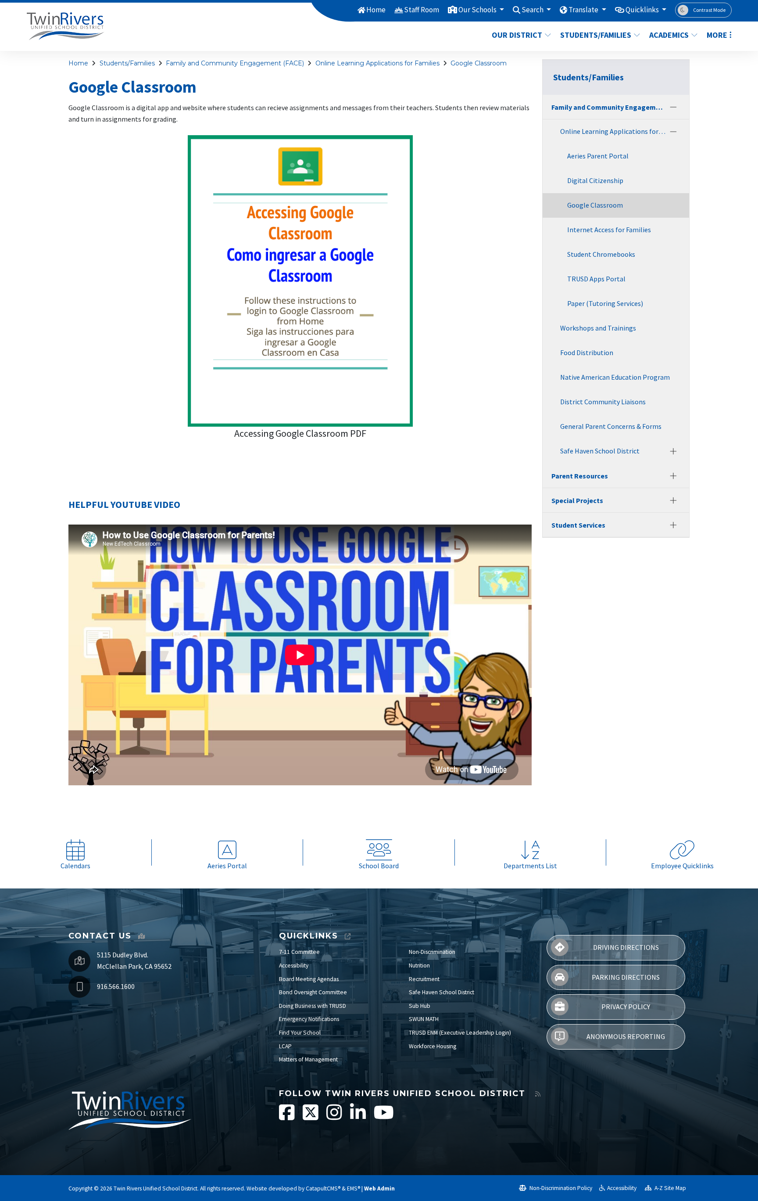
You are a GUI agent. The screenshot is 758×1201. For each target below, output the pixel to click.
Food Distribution (586, 352)
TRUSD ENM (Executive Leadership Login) (460, 1032)
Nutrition (419, 965)
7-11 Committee (299, 952)
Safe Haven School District (600, 450)
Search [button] (533, 9)
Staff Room (421, 9)
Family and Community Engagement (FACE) (235, 63)
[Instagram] (334, 1117)
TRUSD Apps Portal (596, 278)
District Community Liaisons (603, 401)
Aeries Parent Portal (598, 155)
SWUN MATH (424, 1019)
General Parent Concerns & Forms (610, 426)
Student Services (578, 525)
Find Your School (300, 1032)
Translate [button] (584, 9)
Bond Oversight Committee (313, 992)
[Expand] (673, 451)
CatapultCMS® (323, 1188)
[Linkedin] (358, 1117)
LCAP (285, 1046)
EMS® (353, 1188)
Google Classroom (479, 63)
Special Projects (577, 500)
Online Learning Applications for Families (377, 63)
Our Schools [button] (478, 9)
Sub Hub (419, 1006)
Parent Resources (579, 475)
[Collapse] (673, 107)
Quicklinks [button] (643, 9)
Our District (517, 35)
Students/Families (595, 35)
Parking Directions (626, 977)
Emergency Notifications (309, 1019)
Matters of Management (308, 1059)
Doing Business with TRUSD (312, 1006)
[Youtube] (384, 1117)
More (717, 35)
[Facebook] (287, 1117)
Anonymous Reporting (625, 1036)
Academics (669, 35)
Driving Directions (626, 947)
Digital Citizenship (595, 180)
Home (376, 9)
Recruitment (424, 979)
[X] (311, 1117)
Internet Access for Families (609, 229)
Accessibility (293, 965)
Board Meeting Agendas (309, 979)
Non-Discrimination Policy (560, 1188)
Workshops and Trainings (598, 328)
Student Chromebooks (601, 254)
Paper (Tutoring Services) (605, 303)
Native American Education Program (615, 377)
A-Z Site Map (669, 1188)
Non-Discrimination (432, 952)
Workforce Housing (432, 1046)
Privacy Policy (625, 1006)
